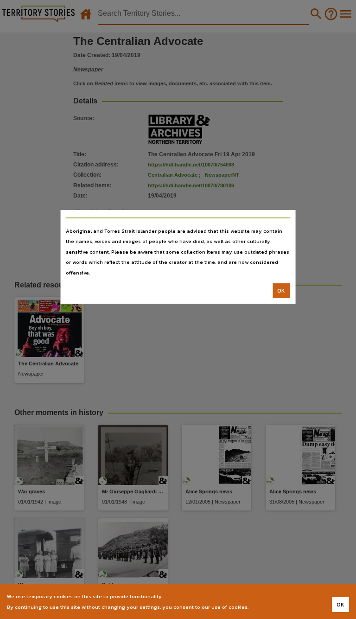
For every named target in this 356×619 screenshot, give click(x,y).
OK (281, 291)
